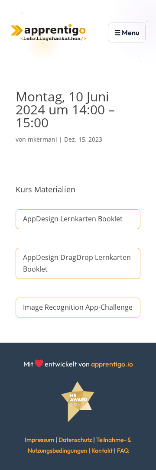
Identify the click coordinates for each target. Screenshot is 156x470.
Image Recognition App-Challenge (78, 307)
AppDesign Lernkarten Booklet (73, 219)
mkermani (42, 139)
